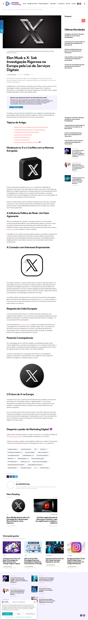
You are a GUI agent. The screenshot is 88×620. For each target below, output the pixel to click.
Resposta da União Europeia (23, 135)
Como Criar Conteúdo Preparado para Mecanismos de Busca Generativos (74, 66)
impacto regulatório (43, 452)
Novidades (53, 3)
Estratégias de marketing (15, 452)
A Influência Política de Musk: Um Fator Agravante (29, 130)
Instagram (70, 555)
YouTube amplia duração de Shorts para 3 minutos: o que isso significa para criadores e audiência (46, 520)
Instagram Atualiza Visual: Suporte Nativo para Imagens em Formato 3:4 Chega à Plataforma (76, 561)
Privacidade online (13, 461)
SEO (5, 555)
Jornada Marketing (31, 51)
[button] (34, 602)
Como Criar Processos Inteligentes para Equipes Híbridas (46, 590)
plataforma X (11, 229)
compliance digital (13, 449)
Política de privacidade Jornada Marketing (23, 617)
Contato (74, 3)
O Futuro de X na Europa (22, 140)
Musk (31, 187)
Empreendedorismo (77, 162)
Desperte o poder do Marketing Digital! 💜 (27, 142)
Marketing (38, 51)
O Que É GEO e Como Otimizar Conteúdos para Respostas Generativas (74, 58)
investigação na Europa (14, 455)
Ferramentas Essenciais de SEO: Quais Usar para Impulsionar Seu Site (55, 560)
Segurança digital (13, 467)
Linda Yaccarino (25, 324)
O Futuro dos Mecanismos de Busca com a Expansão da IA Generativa (73, 51)
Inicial (24, 3)
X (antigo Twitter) (45, 467)
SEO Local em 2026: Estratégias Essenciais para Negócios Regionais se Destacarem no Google (33, 561)
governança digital (30, 452)
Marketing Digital (43, 3)
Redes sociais (25, 461)
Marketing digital (23, 458)
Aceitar (7, 614)
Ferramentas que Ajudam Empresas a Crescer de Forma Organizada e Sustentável (47, 601)
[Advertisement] (75, 92)
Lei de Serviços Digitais (43, 455)
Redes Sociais (10, 52)
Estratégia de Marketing (20, 51)
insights (45, 443)
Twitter (15, 52)
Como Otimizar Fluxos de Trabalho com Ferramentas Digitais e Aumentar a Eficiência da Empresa (78, 153)
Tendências (42, 575)
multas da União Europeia (37, 458)
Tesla (43, 299)
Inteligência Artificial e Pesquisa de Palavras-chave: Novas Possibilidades (74, 35)
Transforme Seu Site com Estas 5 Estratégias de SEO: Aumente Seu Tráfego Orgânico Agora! (11, 561)
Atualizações (12, 51)
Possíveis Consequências (21, 137)
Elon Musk (43, 449)
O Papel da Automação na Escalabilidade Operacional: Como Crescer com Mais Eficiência (78, 180)
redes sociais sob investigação (40, 461)
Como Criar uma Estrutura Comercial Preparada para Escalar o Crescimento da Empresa (78, 166)
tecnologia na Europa (26, 467)
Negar (18, 614)
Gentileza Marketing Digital (14, 436)
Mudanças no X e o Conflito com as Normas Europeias (31, 127)
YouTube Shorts (53, 514)
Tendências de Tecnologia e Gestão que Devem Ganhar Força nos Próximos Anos (46, 579)
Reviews (68, 3)
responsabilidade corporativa (35, 464)
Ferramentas (61, 3)
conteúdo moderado (26, 449)
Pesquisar (68, 16)
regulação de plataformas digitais (16, 464)
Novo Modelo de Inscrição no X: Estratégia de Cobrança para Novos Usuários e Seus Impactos (18, 520)
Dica (74, 175)
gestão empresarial (44, 586)
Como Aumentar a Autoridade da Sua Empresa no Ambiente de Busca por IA (75, 43)
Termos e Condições (9, 617)
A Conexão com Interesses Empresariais (26, 132)
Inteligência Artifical (32, 3)
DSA (36, 449)
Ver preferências (30, 614)
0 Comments (26, 74)
